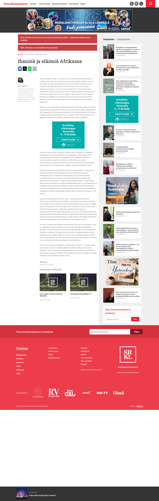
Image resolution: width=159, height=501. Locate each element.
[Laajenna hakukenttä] (150, 3)
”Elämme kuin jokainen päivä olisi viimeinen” (128, 213)
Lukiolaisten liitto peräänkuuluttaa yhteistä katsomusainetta (125, 149)
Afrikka (43, 264)
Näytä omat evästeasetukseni (91, 370)
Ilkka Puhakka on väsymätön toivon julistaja (39, 47)
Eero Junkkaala (23, 86)
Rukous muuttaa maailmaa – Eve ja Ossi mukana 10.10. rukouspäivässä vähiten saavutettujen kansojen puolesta (128, 247)
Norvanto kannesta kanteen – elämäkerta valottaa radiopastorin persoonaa (128, 132)
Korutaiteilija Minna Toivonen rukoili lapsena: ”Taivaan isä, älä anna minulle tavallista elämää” (127, 230)
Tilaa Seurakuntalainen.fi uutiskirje (118, 311)
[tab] (109, 39)
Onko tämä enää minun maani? (42, 495)
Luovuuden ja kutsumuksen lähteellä (51, 295)
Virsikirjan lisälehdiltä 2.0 (80, 294)
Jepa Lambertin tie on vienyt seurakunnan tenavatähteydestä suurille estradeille (127, 68)
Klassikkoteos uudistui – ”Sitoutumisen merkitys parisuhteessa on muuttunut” (126, 166)
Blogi (20, 54)
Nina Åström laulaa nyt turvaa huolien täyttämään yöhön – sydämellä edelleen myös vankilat (55, 38)
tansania (50, 264)
